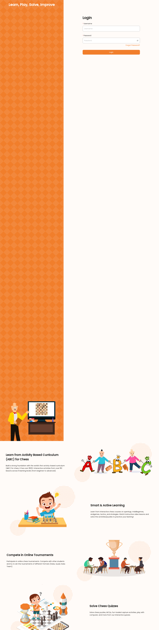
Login (111, 52)
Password (87, 35)
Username (88, 23)
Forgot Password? (133, 45)
